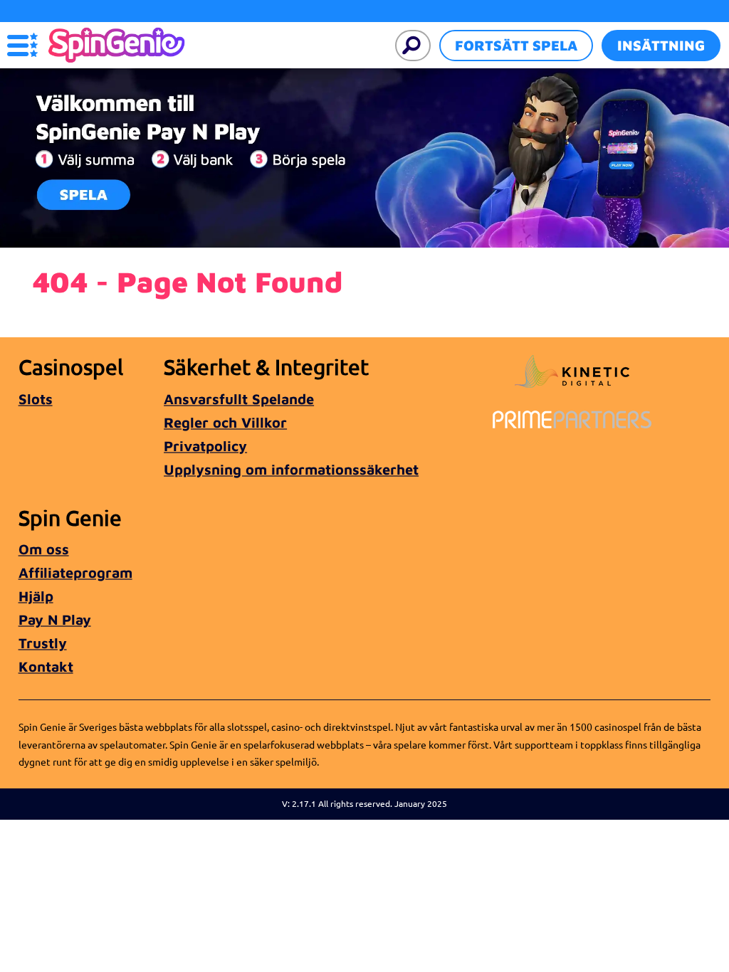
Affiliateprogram (75, 572)
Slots (36, 399)
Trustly (43, 643)
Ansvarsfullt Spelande (239, 399)
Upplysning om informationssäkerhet (291, 469)
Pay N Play (55, 619)
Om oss (44, 549)
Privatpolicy (205, 446)
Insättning (661, 45)
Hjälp (36, 596)
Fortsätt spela (516, 45)
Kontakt (46, 666)
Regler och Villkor (225, 422)
